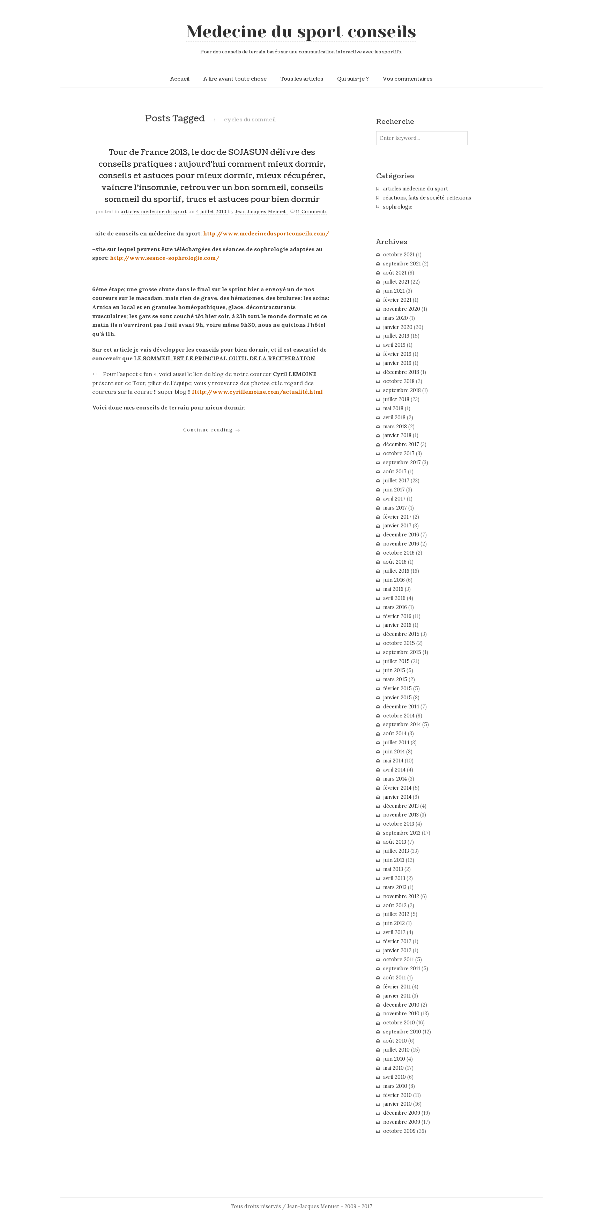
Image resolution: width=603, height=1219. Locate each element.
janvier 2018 (397, 435)
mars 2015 (395, 679)
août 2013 (394, 842)
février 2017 (397, 517)
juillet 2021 (396, 282)
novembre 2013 (401, 815)
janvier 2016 (397, 625)
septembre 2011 (401, 968)
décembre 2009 (401, 1113)
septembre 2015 (402, 652)
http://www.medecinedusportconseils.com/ (266, 233)
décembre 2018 (401, 372)
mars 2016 (395, 607)
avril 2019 (394, 345)
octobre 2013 (398, 824)
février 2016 (397, 616)
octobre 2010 (399, 1022)
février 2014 (397, 788)
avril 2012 (394, 932)
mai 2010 (393, 1068)
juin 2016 (394, 580)
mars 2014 (395, 779)
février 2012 (397, 941)
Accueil (179, 78)
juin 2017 (394, 490)
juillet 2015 (396, 661)
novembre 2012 (401, 896)
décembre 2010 (401, 1005)
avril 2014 (394, 770)
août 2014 (395, 733)
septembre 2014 (402, 724)
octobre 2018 (399, 381)
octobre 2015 (399, 643)
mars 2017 (395, 508)
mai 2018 (393, 408)
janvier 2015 (397, 697)
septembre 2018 (402, 390)
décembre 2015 (401, 634)
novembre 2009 (401, 1122)
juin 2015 (394, 670)
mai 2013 (393, 869)
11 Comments (312, 212)
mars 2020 (395, 318)
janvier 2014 (397, 797)
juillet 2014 (396, 742)
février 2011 (397, 987)
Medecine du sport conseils (301, 32)
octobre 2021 (399, 254)
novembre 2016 (401, 544)
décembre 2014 (401, 706)
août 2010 (395, 1041)
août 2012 (395, 905)
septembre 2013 (401, 833)
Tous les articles (302, 78)
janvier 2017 (397, 525)
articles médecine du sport (154, 212)
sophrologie (397, 207)
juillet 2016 (396, 571)
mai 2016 (393, 589)
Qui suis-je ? (353, 78)
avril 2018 (394, 417)
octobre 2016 (399, 553)
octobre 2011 (398, 959)
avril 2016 (394, 598)
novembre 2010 (401, 1013)
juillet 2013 (396, 851)
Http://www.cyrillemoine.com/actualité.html (257, 391)
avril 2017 (394, 499)
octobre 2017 (399, 453)
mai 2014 (393, 761)
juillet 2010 (396, 1050)
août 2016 (395, 562)
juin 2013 (393, 860)
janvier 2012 (397, 950)
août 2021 (395, 273)
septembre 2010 (402, 1032)
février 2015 (397, 688)
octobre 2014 (399, 716)
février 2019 (397, 354)
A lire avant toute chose (235, 78)
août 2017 (395, 471)
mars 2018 (395, 426)
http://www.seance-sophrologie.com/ (164, 257)
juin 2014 (394, 751)
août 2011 (394, 978)
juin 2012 (394, 923)
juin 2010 (394, 1059)
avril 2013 (394, 878)
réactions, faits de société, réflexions (427, 198)
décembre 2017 (401, 444)
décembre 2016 (401, 535)
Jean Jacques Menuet (261, 212)
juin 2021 (394, 291)
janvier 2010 (397, 1104)
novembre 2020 (401, 309)
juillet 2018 (396, 399)
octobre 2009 (399, 1131)
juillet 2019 (396, 336)
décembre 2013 (401, 806)
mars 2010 (395, 1086)
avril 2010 (394, 1077)
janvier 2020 (397, 327)
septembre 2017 (402, 462)
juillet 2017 (396, 480)
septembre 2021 (402, 264)
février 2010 (397, 1095)
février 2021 (397, 300)
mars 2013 (395, 887)
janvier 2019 (397, 363)
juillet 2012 (396, 914)
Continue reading (212, 430)
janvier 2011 (397, 996)
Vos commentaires (407, 78)
